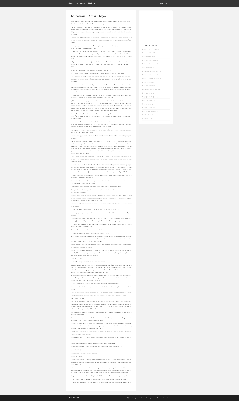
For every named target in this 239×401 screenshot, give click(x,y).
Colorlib (155, 398)
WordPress (170, 398)
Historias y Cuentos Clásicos (81, 3)
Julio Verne (147, 104)
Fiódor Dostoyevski (150, 64)
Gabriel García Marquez (151, 71)
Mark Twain (148, 115)
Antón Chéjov (148, 53)
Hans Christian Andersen (151, 78)
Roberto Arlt (148, 118)
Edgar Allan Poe (149, 56)
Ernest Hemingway (150, 60)
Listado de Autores (165, 3)
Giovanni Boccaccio (150, 75)
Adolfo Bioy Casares (150, 49)
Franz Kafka (148, 67)
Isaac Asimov (148, 93)
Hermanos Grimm (149, 86)
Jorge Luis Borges (149, 97)
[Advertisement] (157, 26)
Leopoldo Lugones (150, 111)
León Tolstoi (148, 108)
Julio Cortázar (148, 100)
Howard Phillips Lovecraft (152, 89)
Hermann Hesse (149, 82)
